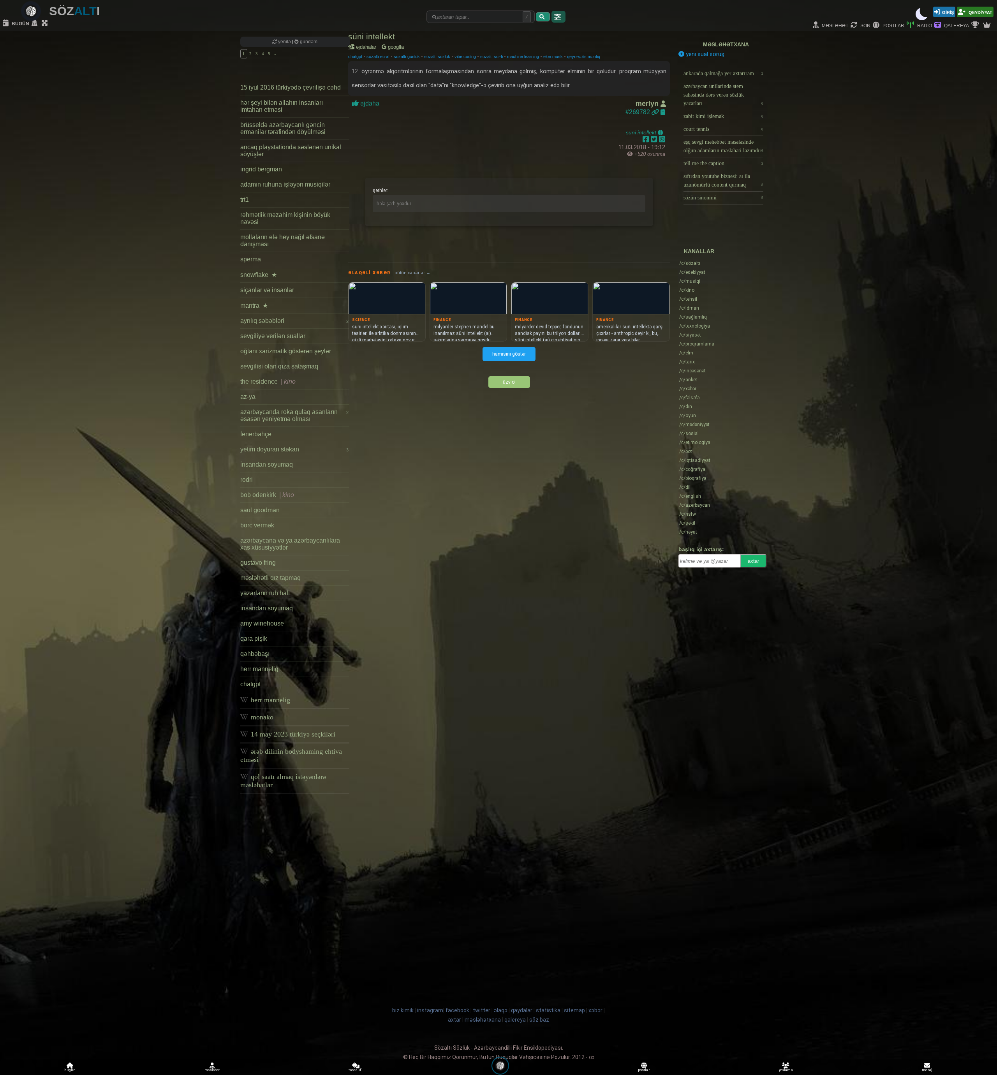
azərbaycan (694, 505)
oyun (687, 415)
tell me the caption (723, 163)
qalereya (956, 25)
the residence (268, 381)
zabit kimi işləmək (723, 116)
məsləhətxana (726, 44)
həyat (688, 532)
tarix (687, 362)
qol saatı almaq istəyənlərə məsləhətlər (283, 781)
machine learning (523, 56)
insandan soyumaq (266, 608)
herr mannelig (259, 669)
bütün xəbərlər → (412, 272)
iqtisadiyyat (694, 460)
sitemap (574, 1010)
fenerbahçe (255, 434)
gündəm (308, 41)
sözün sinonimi (723, 198)
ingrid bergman (261, 169)
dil (685, 487)
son (864, 25)
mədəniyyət (694, 424)
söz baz (539, 1020)
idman (689, 308)
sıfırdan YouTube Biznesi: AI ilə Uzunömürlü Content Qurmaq (723, 180)
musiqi (689, 281)
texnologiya (694, 326)
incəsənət (692, 371)
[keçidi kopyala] (663, 112)
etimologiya (694, 442)
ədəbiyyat (692, 272)
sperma (250, 259)
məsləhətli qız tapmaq (270, 578)
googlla (395, 47)
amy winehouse (262, 623)
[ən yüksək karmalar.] (987, 25)
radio (924, 25)
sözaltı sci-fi (491, 56)
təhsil (688, 299)
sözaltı (689, 263)
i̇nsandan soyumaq (266, 464)
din (685, 406)
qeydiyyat (979, 12)
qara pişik (253, 638)
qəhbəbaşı (255, 653)
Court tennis (723, 129)
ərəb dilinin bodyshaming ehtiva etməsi (291, 755)
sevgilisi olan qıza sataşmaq (279, 366)
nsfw (687, 514)
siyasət (690, 335)
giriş (948, 12)
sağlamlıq (693, 317)
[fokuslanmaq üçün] (46, 23)
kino (686, 290)
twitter (481, 1010)
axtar (753, 561)
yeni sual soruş (704, 54)
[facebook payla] (647, 139)
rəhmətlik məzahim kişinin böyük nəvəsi (285, 218)
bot (685, 451)
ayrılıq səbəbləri (294, 320)
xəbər (687, 388)
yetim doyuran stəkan (294, 449)
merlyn (648, 104)
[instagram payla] (655, 139)
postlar (892, 25)
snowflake (258, 274)
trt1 (244, 199)
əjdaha (369, 103)
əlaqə (500, 1010)
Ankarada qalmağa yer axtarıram (723, 73)
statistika (548, 1010)
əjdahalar (367, 47)
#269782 (638, 112)
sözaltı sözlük (437, 56)
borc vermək (257, 525)
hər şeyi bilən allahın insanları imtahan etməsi (281, 106)
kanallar (699, 251)
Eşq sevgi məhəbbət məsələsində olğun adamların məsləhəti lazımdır (723, 146)
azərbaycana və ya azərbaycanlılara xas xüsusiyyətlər (290, 544)
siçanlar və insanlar (267, 290)
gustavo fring (258, 562)
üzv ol (509, 382)
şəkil (687, 523)
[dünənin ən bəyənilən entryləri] (976, 25)
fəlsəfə (689, 397)
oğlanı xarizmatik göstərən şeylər (285, 351)
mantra (254, 305)
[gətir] (543, 16)
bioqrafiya (692, 478)
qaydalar (521, 1010)
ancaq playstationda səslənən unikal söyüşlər (290, 150)
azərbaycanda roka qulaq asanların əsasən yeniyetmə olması (294, 415)
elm (686, 353)
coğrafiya (692, 469)
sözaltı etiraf (377, 56)
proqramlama (696, 344)
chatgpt (250, 684)
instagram (430, 1010)
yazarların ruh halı (265, 593)
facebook (457, 1010)
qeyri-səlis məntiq (583, 56)
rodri (246, 479)
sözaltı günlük (407, 56)
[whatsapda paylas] (662, 139)
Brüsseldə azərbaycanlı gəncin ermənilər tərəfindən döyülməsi (283, 128)
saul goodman (260, 510)
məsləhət (834, 25)
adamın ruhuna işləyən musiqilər (285, 184)
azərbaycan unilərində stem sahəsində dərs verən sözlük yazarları (723, 94)
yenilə (284, 41)
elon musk (553, 56)
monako (261, 717)
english (690, 496)
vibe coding (465, 56)
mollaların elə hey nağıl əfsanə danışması (282, 240)
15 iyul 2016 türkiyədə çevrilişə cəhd (290, 87)
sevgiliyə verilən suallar (272, 336)
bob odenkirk (267, 495)
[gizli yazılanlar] (35, 23)
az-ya (247, 396)
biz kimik (403, 1010)
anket (688, 379)
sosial (689, 433)
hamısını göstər (509, 354)
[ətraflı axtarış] (558, 17)
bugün (20, 23)
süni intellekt (371, 36)
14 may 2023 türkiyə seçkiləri (292, 734)
